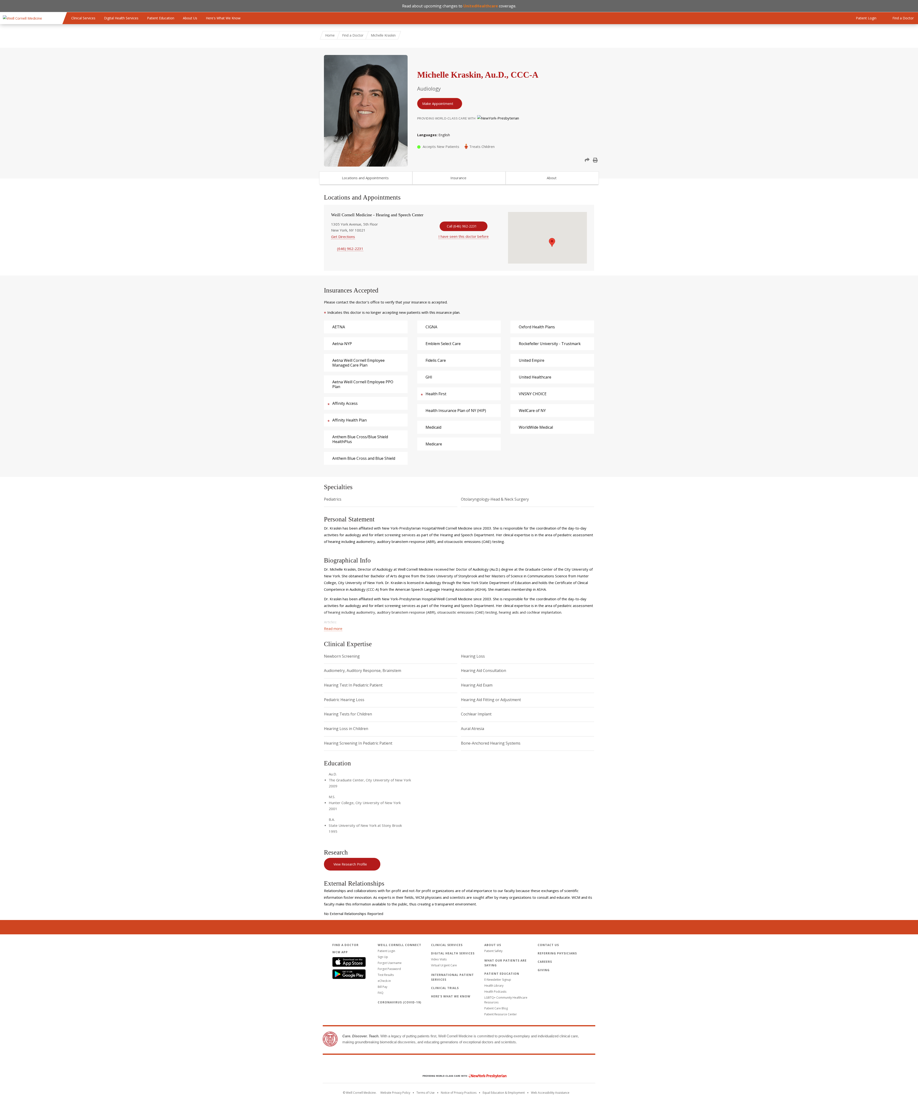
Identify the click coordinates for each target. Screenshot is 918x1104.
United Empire (531, 360)
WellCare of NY (532, 410)
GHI (429, 377)
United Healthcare (535, 377)
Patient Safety (493, 951)
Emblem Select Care (443, 343)
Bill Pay (382, 987)
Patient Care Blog (496, 1008)
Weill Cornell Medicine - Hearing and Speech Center (377, 214)
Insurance (458, 177)
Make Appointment (437, 103)
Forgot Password (389, 969)
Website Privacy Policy (395, 1093)
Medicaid (433, 427)
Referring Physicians (557, 953)
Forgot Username (390, 963)
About (552, 177)
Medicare (434, 444)
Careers (545, 962)
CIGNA (431, 327)
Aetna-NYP (342, 343)
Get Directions (343, 236)
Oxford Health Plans (537, 327)
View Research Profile (350, 864)
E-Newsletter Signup (497, 980)
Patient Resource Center (500, 1014)
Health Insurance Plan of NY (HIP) (456, 410)
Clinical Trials (445, 988)
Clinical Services (83, 18)
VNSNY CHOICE (532, 393)
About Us (190, 18)
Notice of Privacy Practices (458, 1093)
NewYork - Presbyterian (461, 1076)
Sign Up (383, 957)
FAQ (380, 993)
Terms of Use (425, 1093)
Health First (436, 393)
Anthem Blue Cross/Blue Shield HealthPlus (360, 439)
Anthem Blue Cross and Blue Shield (363, 458)
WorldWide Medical (536, 427)
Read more (333, 628)
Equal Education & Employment (504, 1093)
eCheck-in (384, 981)
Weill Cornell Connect (399, 945)
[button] (587, 160)
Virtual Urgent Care (444, 965)
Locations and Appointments (365, 177)
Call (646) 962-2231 (462, 226)
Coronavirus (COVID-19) (399, 1002)
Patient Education (160, 18)
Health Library (493, 986)
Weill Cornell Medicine (459, 1066)
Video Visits (439, 959)
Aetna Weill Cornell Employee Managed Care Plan (358, 363)
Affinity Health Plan (349, 420)
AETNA (338, 327)
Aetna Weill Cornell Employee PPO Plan (362, 384)
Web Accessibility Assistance (550, 1093)
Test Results (386, 975)
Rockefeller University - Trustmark (550, 343)
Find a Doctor (352, 35)
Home (330, 35)
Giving (544, 970)
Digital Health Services (121, 18)
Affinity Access (345, 403)
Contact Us (548, 945)
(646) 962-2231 (350, 248)
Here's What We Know (223, 18)
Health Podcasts (495, 992)
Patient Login (386, 951)
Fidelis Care (436, 360)
